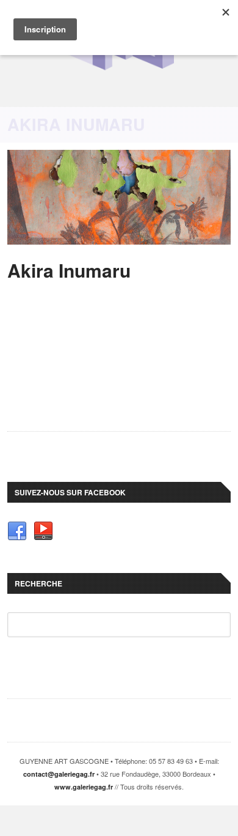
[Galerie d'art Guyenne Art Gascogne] (119, 68)
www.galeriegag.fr (83, 786)
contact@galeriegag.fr (59, 774)
